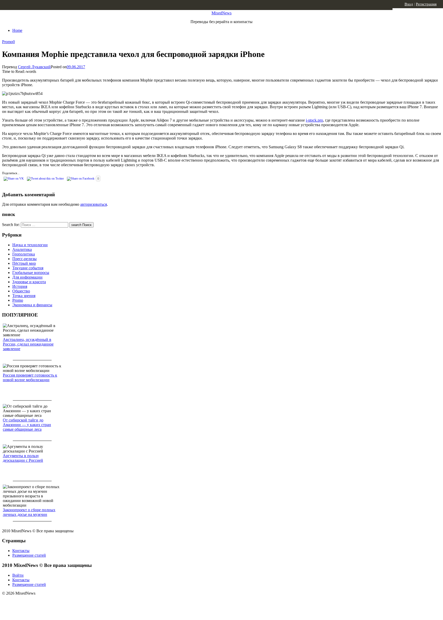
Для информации (27, 277)
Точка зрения (23, 295)
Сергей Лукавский (34, 67)
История (19, 286)
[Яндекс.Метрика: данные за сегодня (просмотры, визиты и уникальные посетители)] (42, 602)
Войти (18, 575)
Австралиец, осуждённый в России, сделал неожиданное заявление (28, 344)
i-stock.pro (314, 120)
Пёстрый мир (24, 263)
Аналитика (22, 249)
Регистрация (426, 4)
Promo (7, 42)
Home (17, 30)
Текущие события (27, 268)
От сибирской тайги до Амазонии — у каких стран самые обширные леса (27, 424)
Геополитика (23, 254)
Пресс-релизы (24, 259)
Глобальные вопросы (30, 272)
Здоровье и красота (29, 282)
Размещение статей (29, 555)
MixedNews (221, 13)
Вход (409, 4)
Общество (21, 291)
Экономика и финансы (32, 305)
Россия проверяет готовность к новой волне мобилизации (30, 377)
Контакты (20, 550)
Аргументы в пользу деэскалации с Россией (23, 458)
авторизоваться (93, 204)
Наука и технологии (30, 245)
